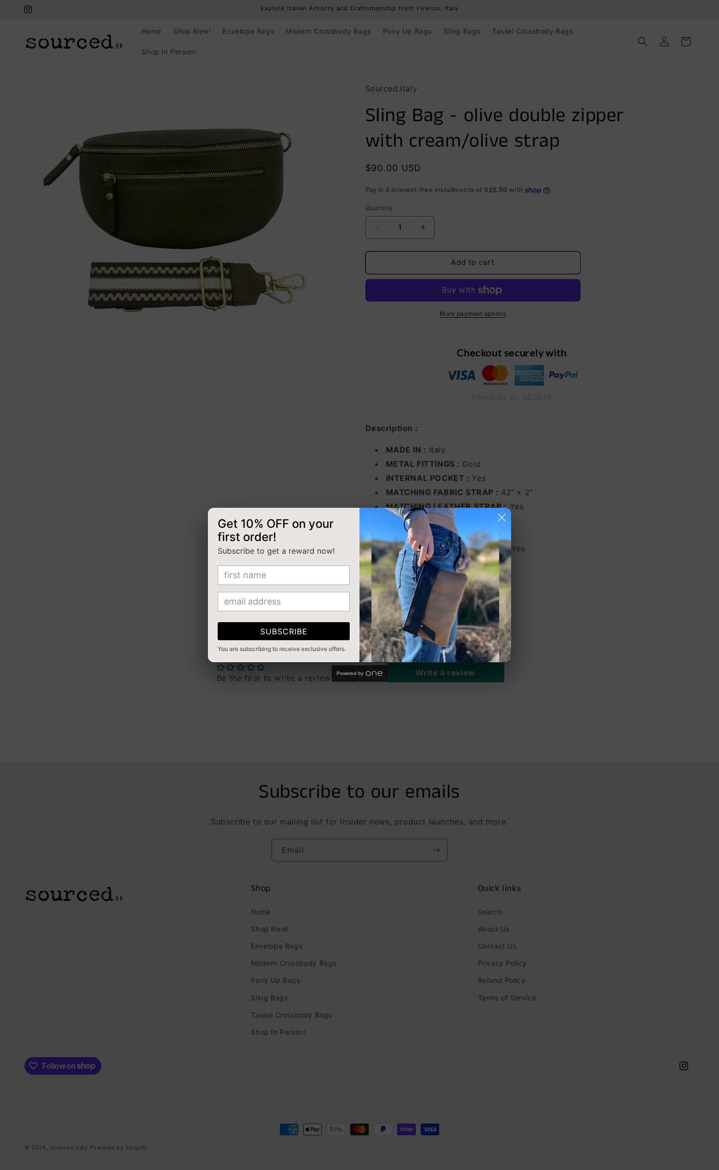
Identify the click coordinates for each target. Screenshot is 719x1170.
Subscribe (284, 631)
